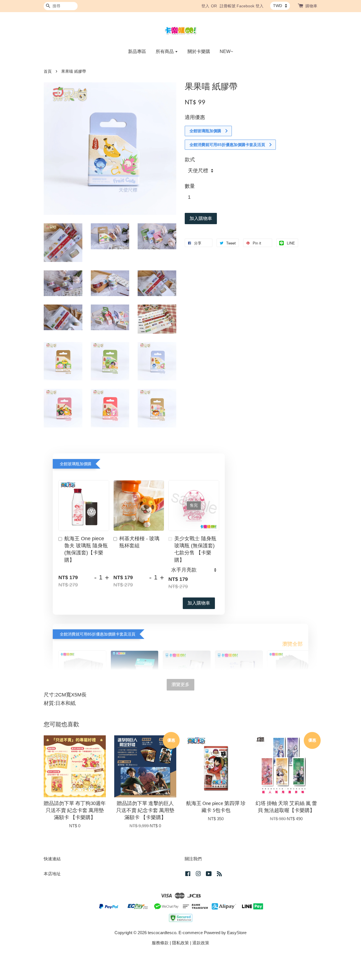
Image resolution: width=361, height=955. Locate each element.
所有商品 (165, 51)
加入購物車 (199, 603)
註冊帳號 (227, 6)
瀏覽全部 (292, 644)
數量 (190, 186)
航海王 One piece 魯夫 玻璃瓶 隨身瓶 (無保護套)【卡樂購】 (86, 549)
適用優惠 (195, 117)
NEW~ (226, 51)
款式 (190, 159)
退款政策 (200, 942)
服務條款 (160, 942)
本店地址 (52, 873)
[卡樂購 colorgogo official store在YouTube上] (209, 874)
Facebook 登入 (250, 6)
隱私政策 (180, 942)
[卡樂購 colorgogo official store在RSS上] (219, 874)
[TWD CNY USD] (280, 6)
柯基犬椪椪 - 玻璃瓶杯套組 (139, 542)
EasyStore (236, 932)
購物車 (311, 6)
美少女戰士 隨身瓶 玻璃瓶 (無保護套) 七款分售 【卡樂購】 (195, 549)
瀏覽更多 (180, 684)
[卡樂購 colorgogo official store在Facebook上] (188, 874)
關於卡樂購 (199, 51)
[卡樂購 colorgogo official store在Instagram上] (198, 874)
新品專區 (137, 51)
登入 (205, 6)
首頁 (48, 71)
